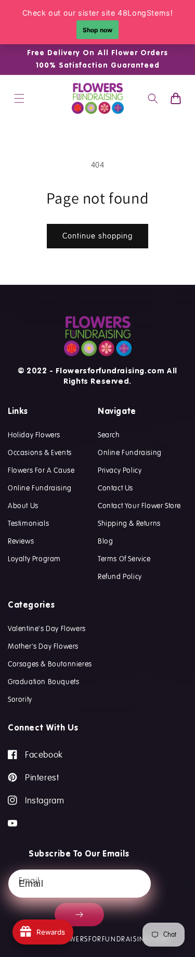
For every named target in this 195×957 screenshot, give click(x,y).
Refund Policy (120, 576)
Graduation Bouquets (43, 681)
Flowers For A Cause (41, 470)
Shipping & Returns (129, 523)
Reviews (21, 541)
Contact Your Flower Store (139, 505)
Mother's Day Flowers (43, 646)
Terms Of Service (124, 559)
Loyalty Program (34, 559)
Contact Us (115, 488)
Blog (105, 541)
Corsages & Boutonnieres (50, 664)
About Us (23, 505)
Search (109, 435)
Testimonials (28, 523)
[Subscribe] (79, 914)
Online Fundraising (40, 488)
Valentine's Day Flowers (47, 628)
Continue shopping (97, 236)
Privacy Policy (119, 470)
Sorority (20, 699)
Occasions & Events (40, 452)
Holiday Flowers (34, 435)
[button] (19, 98)
